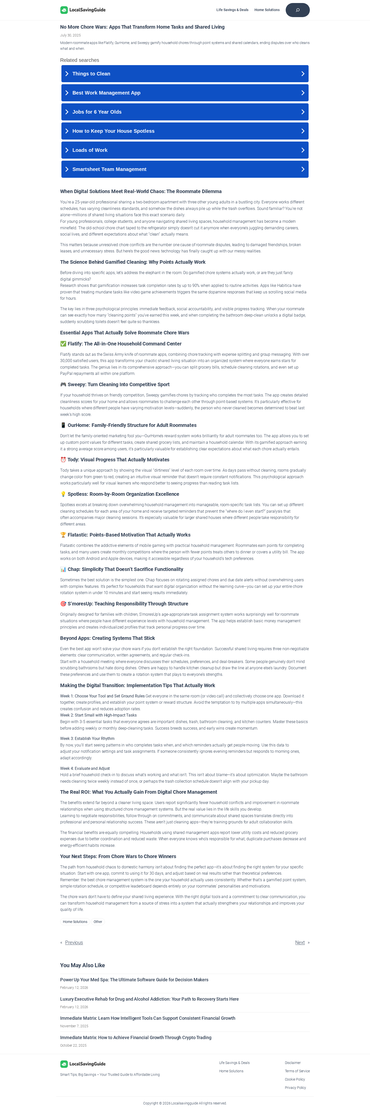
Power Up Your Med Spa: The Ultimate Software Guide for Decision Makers (134, 979)
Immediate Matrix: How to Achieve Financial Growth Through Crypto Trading (135, 1037)
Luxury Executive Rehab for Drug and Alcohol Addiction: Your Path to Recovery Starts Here (149, 999)
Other (98, 922)
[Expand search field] (298, 10)
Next (300, 942)
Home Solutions (75, 922)
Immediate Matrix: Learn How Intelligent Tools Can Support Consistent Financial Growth (147, 1018)
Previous (74, 942)
